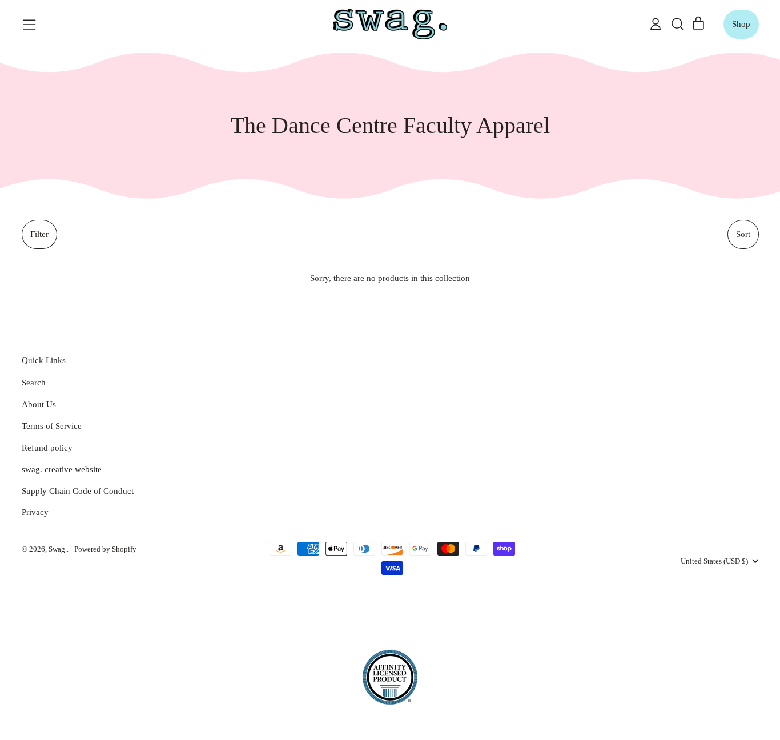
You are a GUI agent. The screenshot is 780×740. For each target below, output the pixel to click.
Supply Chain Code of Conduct (78, 491)
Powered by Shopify (105, 549)
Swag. (58, 549)
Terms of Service (52, 426)
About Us (39, 404)
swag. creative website (62, 469)
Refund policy (47, 447)
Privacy (35, 512)
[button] (677, 24)
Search (34, 382)
